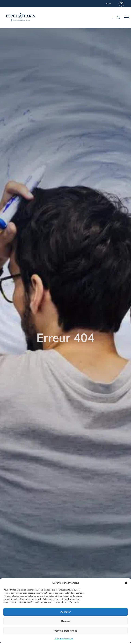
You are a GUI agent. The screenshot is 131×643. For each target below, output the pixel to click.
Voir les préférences (65, 630)
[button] (126, 583)
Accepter (65, 612)
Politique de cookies (64, 638)
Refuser (65, 621)
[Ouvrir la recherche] (118, 17)
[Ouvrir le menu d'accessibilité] (121, 3)
